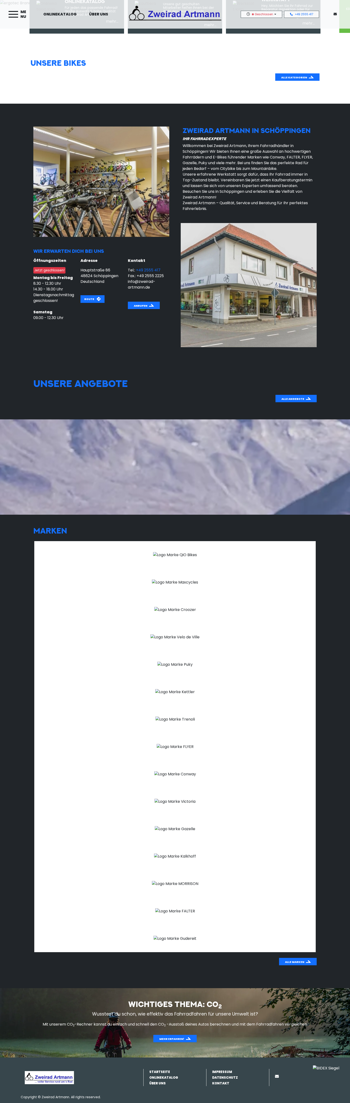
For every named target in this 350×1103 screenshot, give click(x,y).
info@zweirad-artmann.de (141, 284)
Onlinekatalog (60, 14)
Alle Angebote (292, 399)
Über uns (98, 14)
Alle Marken (294, 962)
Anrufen (140, 306)
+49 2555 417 (304, 14)
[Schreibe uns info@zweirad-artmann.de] (336, 14)
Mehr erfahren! (171, 1039)
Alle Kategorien (294, 77)
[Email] (278, 1076)
